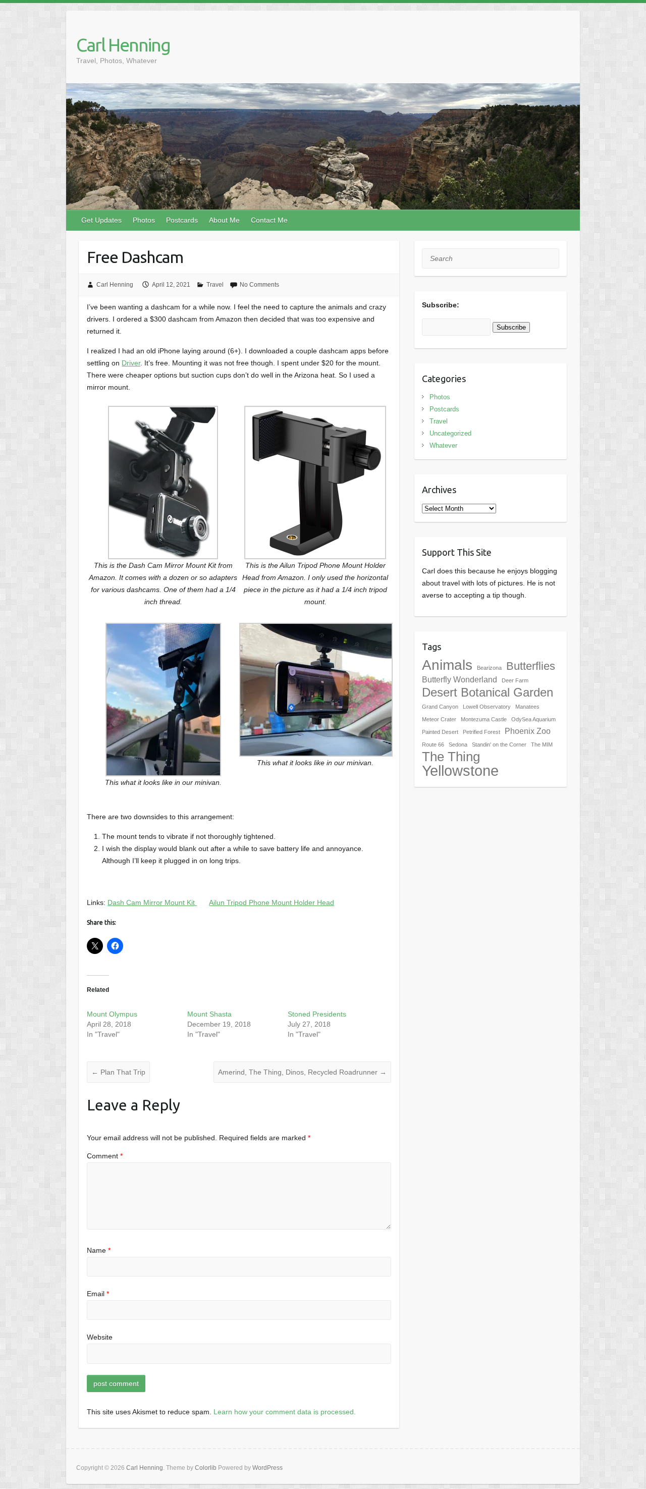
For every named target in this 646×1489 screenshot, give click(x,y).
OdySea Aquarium (533, 719)
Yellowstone (460, 770)
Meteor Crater (439, 719)
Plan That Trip (118, 1072)
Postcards (182, 220)
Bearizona (489, 668)
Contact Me (269, 220)
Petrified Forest (481, 732)
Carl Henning (123, 44)
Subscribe (511, 327)
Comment (105, 1156)
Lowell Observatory (487, 707)
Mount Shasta (209, 1014)
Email (98, 1294)
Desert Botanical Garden (487, 692)
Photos (144, 220)
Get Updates (101, 220)
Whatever (443, 445)
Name (99, 1250)
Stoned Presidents (317, 1014)
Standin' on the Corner (499, 744)
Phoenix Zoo (528, 731)
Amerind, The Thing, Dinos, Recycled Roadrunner (302, 1072)
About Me (224, 220)
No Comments (259, 284)
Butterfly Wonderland (459, 679)
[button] (163, 512)
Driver (131, 363)
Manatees (527, 707)
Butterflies (530, 666)
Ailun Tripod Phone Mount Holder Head (271, 902)
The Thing (451, 756)
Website (100, 1337)
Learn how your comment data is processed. (284, 1412)
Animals (447, 665)
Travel (215, 284)
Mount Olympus (112, 1014)
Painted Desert (440, 732)
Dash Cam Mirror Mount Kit (152, 902)
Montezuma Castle (484, 719)
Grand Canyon (440, 707)
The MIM (542, 744)
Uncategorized (450, 433)
